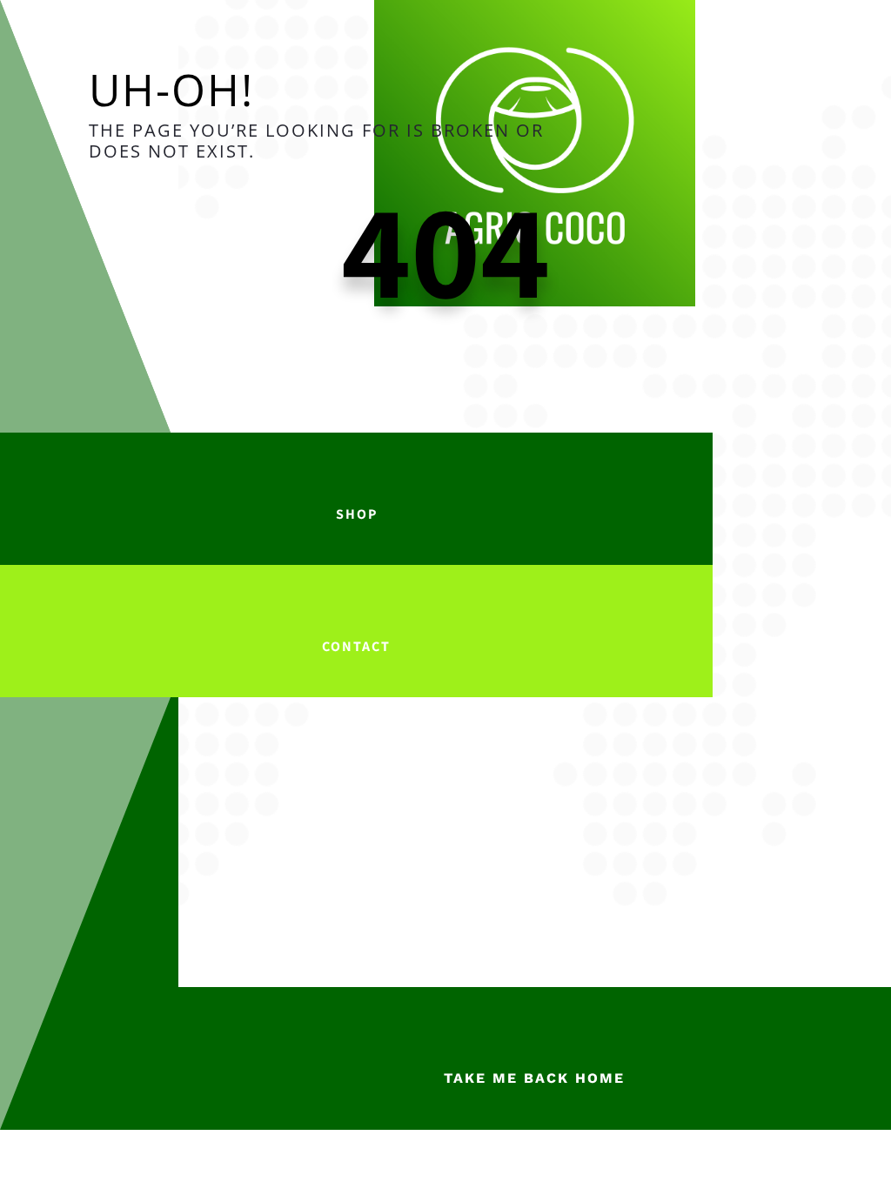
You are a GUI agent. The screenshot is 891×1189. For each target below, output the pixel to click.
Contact (356, 646)
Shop (357, 514)
